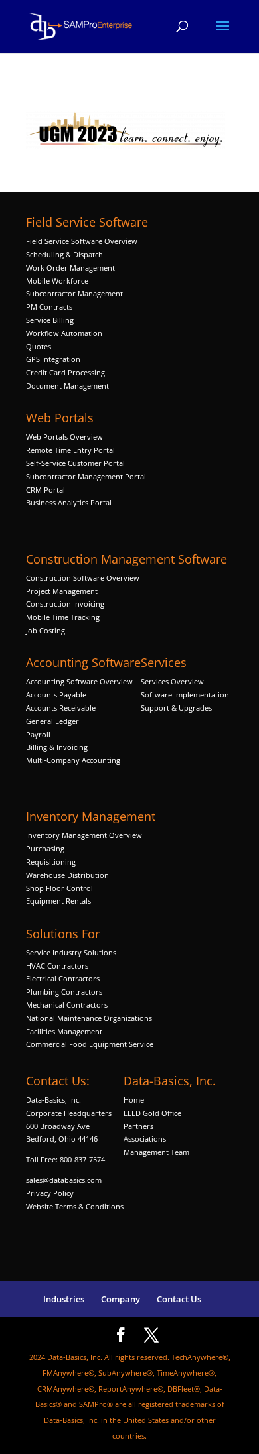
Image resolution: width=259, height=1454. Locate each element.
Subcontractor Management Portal (86, 476)
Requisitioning (52, 862)
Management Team (156, 1152)
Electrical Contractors (63, 978)
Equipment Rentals (58, 901)
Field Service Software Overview (81, 241)
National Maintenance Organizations (89, 1018)
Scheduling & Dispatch (64, 254)
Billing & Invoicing (57, 747)
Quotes (38, 346)
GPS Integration (53, 359)
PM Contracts (49, 307)
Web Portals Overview (64, 437)
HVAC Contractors (57, 966)
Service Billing (50, 320)
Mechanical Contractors (67, 1005)
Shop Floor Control (59, 888)
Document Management (68, 386)
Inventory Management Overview (84, 835)
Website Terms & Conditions (75, 1206)
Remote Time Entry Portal (70, 450)
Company (120, 1299)
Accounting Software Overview (79, 681)
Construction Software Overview (82, 578)
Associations (145, 1139)
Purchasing (45, 848)
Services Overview (172, 681)
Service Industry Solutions (71, 952)
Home (134, 1100)
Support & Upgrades (176, 708)
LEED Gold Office (152, 1113)
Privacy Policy (50, 1193)
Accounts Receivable (61, 708)
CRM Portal (45, 490)
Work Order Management (70, 268)
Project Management (62, 591)
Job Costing (45, 630)
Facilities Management (64, 1031)
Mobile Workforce (57, 281)
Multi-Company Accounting (73, 760)
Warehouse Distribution (67, 875)
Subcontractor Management (74, 293)
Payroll (38, 734)
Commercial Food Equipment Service (89, 1044)
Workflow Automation (64, 333)
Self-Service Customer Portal (75, 463)
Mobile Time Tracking (63, 617)
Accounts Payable (56, 694)
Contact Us (179, 1299)
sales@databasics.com (64, 1180)
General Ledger (52, 721)
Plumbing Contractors (64, 992)
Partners (138, 1126)
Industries (63, 1299)
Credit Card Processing (65, 372)
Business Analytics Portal (69, 502)
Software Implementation (185, 694)
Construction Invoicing (66, 604)
